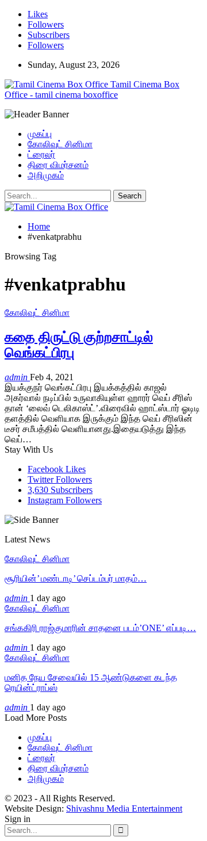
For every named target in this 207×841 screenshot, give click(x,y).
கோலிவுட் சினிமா (60, 144)
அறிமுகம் (46, 175)
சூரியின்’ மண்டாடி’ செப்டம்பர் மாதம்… (76, 578)
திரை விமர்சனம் (58, 165)
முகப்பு (40, 134)
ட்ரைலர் (41, 154)
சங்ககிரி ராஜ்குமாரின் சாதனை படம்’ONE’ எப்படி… (100, 628)
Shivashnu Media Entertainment (124, 808)
